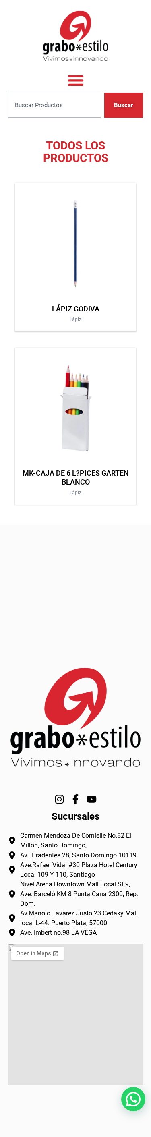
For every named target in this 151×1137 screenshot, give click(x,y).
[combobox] (54, 105)
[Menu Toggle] (75, 80)
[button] (133, 1099)
